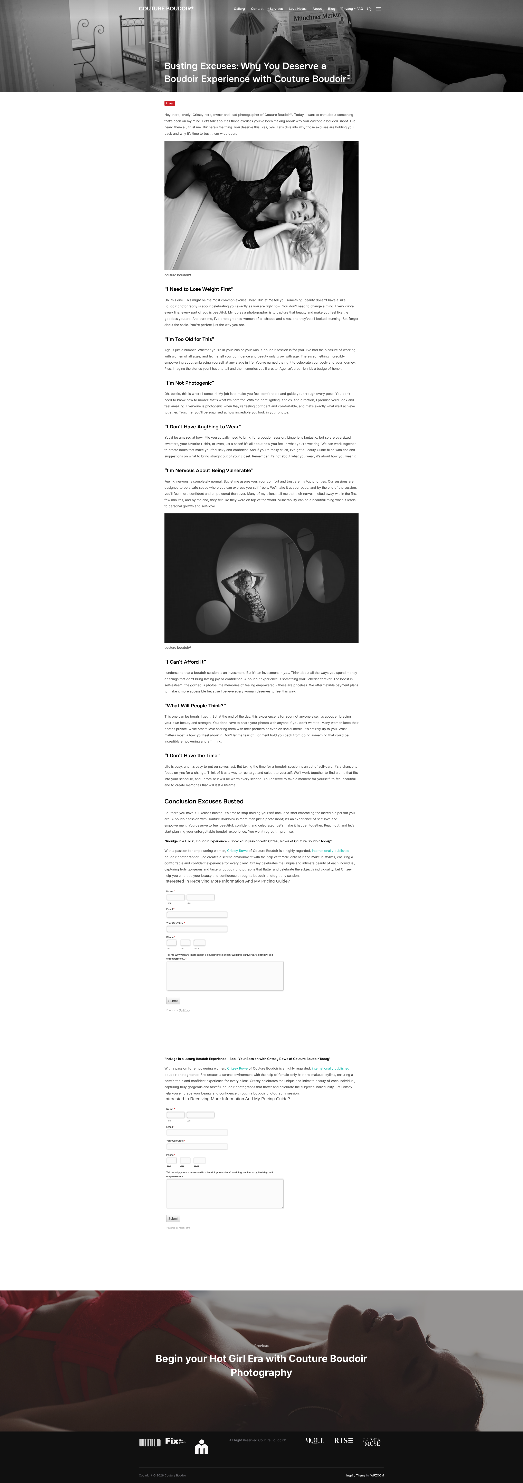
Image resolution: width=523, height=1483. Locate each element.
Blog (331, 9)
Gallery (239, 9)
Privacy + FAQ (352, 9)
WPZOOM (377, 1475)
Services (276, 9)
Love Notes (297, 9)
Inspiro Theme (355, 1475)
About (317, 9)
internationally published (330, 851)
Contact (257, 9)
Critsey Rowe (237, 851)
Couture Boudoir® (166, 8)
